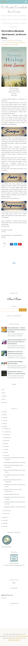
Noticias (3, 399)
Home (2, 389)
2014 (4, 517)
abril (5, 452)
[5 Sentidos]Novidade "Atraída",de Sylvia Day (14, 462)
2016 (4, 423)
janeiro (5, 513)
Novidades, (22, 42)
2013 (4, 520)
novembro (6, 431)
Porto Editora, (5, 44)
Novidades (4, 396)
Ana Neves (11, 40)
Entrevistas (4, 402)
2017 (4, 420)
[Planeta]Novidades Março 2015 (11, 494)
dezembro (6, 428)
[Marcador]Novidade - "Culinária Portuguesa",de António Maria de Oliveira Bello (17, 329)
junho (5, 446)
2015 (4, 426)
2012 (4, 523)
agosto (6, 440)
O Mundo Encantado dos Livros (14, 9)
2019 (4, 414)
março (5, 455)
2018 (4, 417)
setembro (6, 437)
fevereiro (6, 510)
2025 (4, 411)
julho (5, 443)
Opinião (3, 392)
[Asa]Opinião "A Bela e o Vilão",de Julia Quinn (14, 506)
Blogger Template (16, 638)
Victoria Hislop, (14, 44)
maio (5, 449)
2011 (4, 526)
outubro (6, 434)
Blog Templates (23, 636)
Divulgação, (15, 42)
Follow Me (3, 598)
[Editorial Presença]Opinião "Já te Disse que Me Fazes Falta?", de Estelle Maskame (17, 341)
